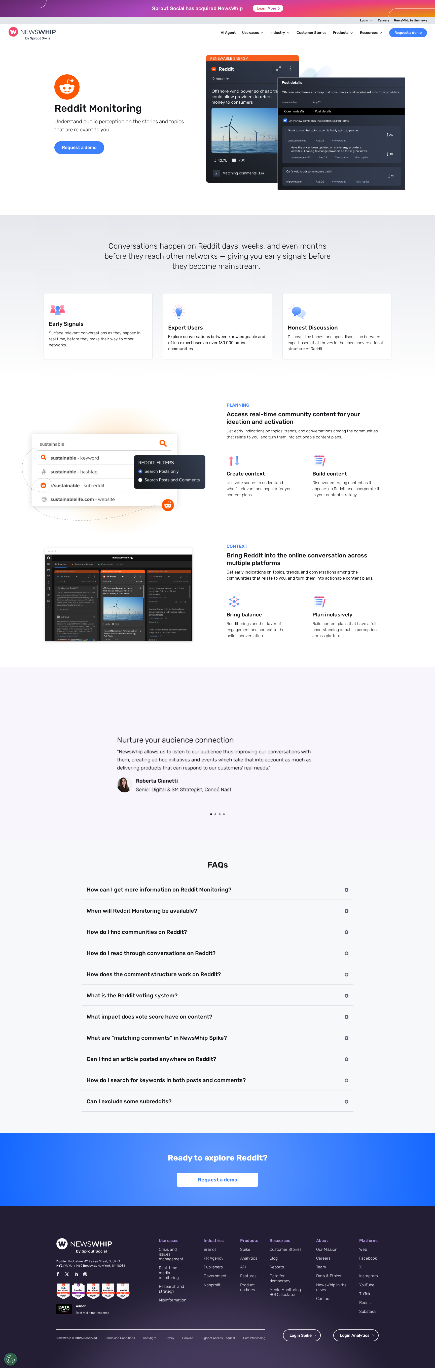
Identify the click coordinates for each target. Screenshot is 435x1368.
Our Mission (326, 1249)
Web (363, 1249)
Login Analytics (355, 1335)
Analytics (248, 1258)
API (243, 1267)
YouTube (366, 1285)
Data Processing (254, 1338)
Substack (367, 1311)
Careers (383, 20)
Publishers (213, 1267)
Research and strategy (171, 1289)
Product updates (247, 1287)
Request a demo (408, 33)
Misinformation (172, 1300)
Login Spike (300, 1335)
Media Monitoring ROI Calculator (285, 1292)
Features (248, 1275)
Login (364, 20)
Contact (323, 1298)
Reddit (365, 1302)
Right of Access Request (218, 1338)
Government (215, 1275)
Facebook (368, 1258)
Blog (274, 1258)
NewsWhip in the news (410, 20)
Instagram (368, 1275)
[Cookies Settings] (10, 1359)
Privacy (169, 1338)
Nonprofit (212, 1285)
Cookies (187, 1338)
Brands (210, 1249)
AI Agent (228, 33)
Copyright (149, 1338)
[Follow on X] (66, 1274)
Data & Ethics (328, 1275)
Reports (277, 1267)
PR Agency (214, 1258)
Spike (245, 1249)
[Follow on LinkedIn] (76, 1274)
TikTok (364, 1293)
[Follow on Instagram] (85, 1274)
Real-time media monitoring (169, 1272)
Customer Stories (311, 33)
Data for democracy (280, 1278)
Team (321, 1267)
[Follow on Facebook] (57, 1274)
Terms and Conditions (120, 1338)
